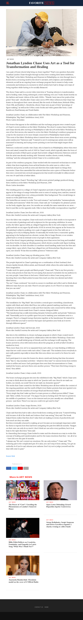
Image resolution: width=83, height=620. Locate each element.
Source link (10, 456)
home (46, 607)
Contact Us (39, 607)
